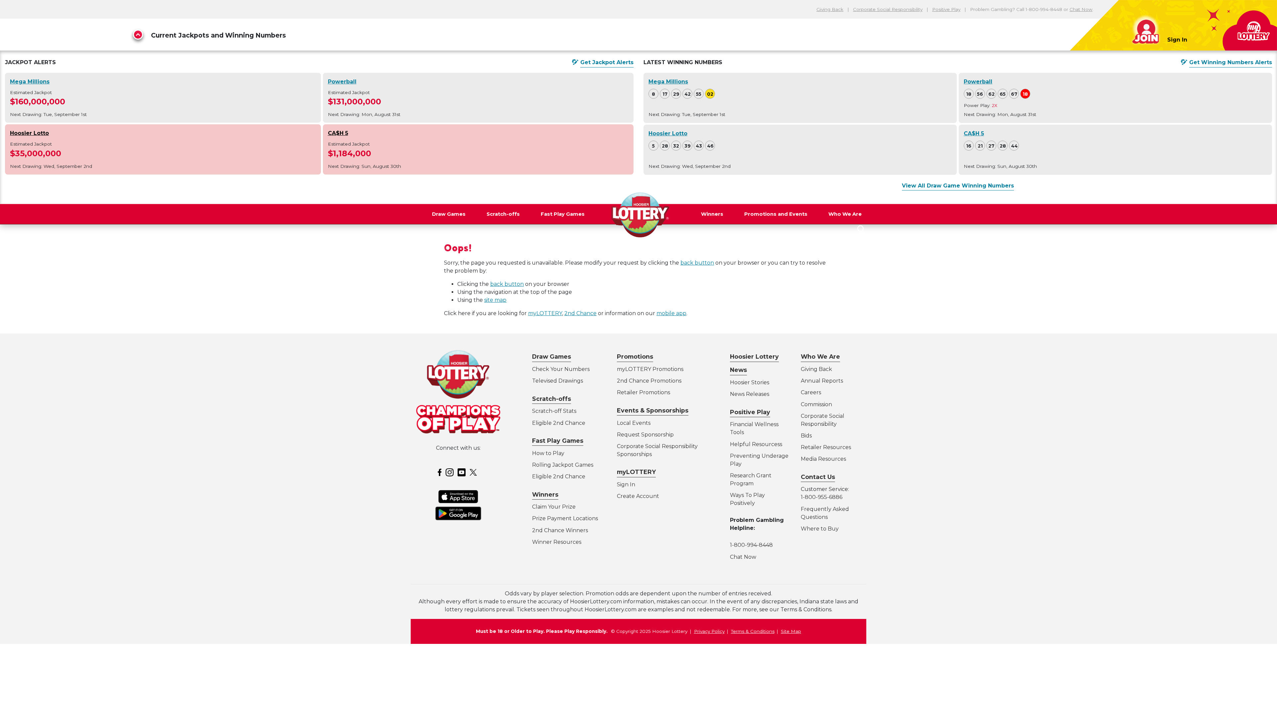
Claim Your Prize (554, 507)
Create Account (638, 496)
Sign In (1177, 40)
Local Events (633, 423)
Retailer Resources (826, 447)
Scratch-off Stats (554, 411)
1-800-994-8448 (751, 545)
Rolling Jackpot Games (562, 465)
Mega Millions (30, 81)
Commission (816, 404)
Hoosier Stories (749, 382)
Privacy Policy (709, 631)
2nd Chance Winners (560, 530)
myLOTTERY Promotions (650, 369)
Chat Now (1080, 9)
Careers (811, 392)
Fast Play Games (563, 214)
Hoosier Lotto (29, 133)
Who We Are (845, 214)
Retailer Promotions (643, 392)
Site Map (791, 631)
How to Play (548, 453)
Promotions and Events (775, 214)
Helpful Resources (755, 444)
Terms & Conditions (753, 631)
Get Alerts (607, 62)
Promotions (635, 356)
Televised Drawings (557, 381)
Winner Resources (556, 542)
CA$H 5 (338, 133)
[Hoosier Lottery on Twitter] (474, 472)
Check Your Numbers (561, 369)
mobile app (671, 313)
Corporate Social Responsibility (887, 9)
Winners (712, 214)
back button (697, 263)
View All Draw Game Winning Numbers (958, 185)
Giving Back (829, 9)
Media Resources (823, 459)
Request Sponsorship (645, 434)
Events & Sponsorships (652, 410)
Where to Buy (820, 529)
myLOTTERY (545, 313)
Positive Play (946, 9)
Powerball (342, 81)
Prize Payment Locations (565, 518)
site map (495, 300)
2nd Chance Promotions (649, 381)
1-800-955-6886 (821, 497)
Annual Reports (822, 381)
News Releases (749, 394)
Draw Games (449, 214)
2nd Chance (580, 313)
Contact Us (818, 476)
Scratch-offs (503, 214)
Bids (806, 435)
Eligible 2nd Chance (558, 423)
